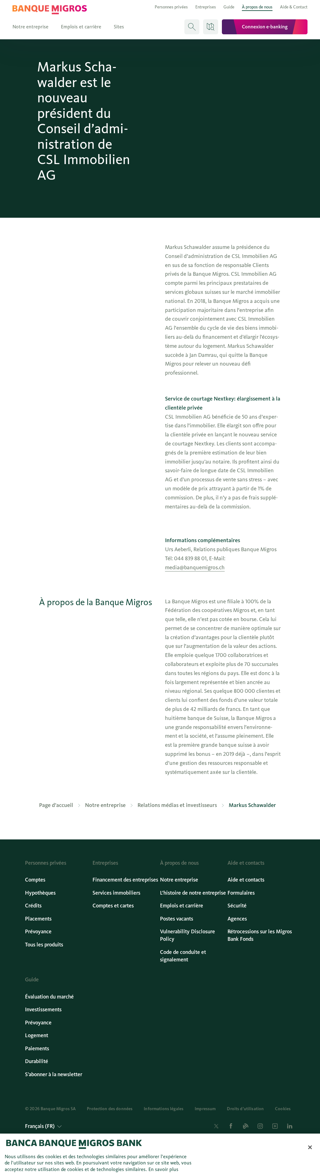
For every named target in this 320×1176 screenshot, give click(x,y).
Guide (228, 7)
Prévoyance (38, 931)
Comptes (35, 880)
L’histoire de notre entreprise (193, 893)
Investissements (43, 1009)
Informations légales (163, 1108)
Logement (36, 1035)
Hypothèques (40, 893)
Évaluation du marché (49, 997)
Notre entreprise (30, 27)
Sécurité (237, 905)
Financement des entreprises (125, 880)
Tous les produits (44, 944)
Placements (38, 919)
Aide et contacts (246, 880)
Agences (237, 919)
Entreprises (205, 7)
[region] (160, 1155)
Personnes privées (171, 7)
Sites (119, 27)
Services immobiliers (116, 893)
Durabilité (36, 1061)
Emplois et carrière (81, 27)
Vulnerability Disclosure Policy (187, 935)
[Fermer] (310, 1147)
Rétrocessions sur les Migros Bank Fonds (260, 935)
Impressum (205, 1108)
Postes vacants (176, 919)
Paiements (37, 1048)
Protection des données (109, 1108)
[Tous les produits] (210, 26)
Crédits (33, 905)
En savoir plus (163, 1169)
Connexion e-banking (265, 27)
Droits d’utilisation (245, 1108)
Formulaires (241, 893)
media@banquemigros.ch (195, 567)
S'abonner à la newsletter (53, 1074)
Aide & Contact (294, 7)
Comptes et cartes (113, 905)
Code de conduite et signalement (183, 956)
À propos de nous (257, 7)
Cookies (283, 1108)
